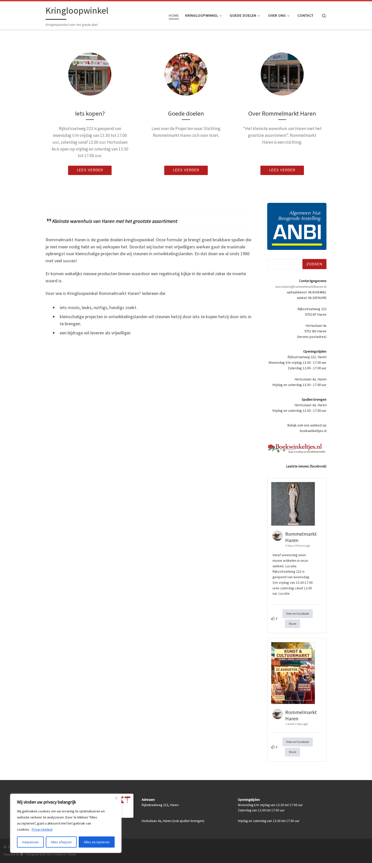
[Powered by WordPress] (21, 854)
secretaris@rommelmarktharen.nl (300, 286)
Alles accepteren (97, 842)
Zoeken (314, 264)
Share (292, 623)
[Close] (116, 798)
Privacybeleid (42, 829)
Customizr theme (64, 854)
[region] (65, 823)
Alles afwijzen (61, 842)
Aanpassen (30, 842)
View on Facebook (297, 613)
